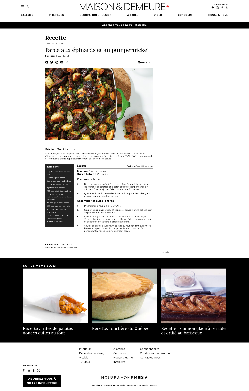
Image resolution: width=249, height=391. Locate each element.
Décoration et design (95, 15)
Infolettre (119, 362)
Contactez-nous (150, 357)
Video (158, 15)
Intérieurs (56, 15)
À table (132, 15)
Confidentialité (149, 349)
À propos (119, 349)
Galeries (27, 15)
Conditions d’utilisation (155, 353)
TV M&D (84, 362)
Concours (185, 15)
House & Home (218, 15)
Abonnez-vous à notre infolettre (124, 25)
